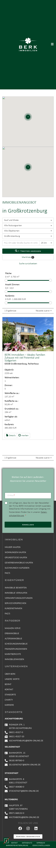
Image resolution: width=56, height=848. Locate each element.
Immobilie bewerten (16, 588)
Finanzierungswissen (16, 649)
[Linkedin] (35, 828)
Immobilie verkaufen (16, 593)
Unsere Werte (12, 679)
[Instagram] (28, 828)
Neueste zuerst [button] (43, 311)
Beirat (8, 684)
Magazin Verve (13, 628)
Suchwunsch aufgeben (17, 568)
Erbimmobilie (12, 633)
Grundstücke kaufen (16, 557)
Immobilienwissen (14, 659)
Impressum (40, 843)
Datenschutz (27, 843)
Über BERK (10, 674)
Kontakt (9, 689)
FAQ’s (7, 573)
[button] (6, 841)
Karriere (9, 705)
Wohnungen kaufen (15, 552)
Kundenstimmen (13, 608)
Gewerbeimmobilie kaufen (19, 563)
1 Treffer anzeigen (29, 251)
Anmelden (28, 525)
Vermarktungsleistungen (18, 598)
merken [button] (24, 435)
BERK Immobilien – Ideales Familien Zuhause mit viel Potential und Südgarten (25, 357)
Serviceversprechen (15, 603)
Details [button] (12, 435)
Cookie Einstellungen (41, 845)
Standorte (10, 695)
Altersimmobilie (13, 639)
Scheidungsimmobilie (16, 644)
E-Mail (11, 495)
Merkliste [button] (27, 257)
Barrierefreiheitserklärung (17, 845)
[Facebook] (20, 828)
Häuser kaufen (12, 547)
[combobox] (28, 220)
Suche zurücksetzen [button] (28, 263)
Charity (9, 700)
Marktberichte (13, 654)
